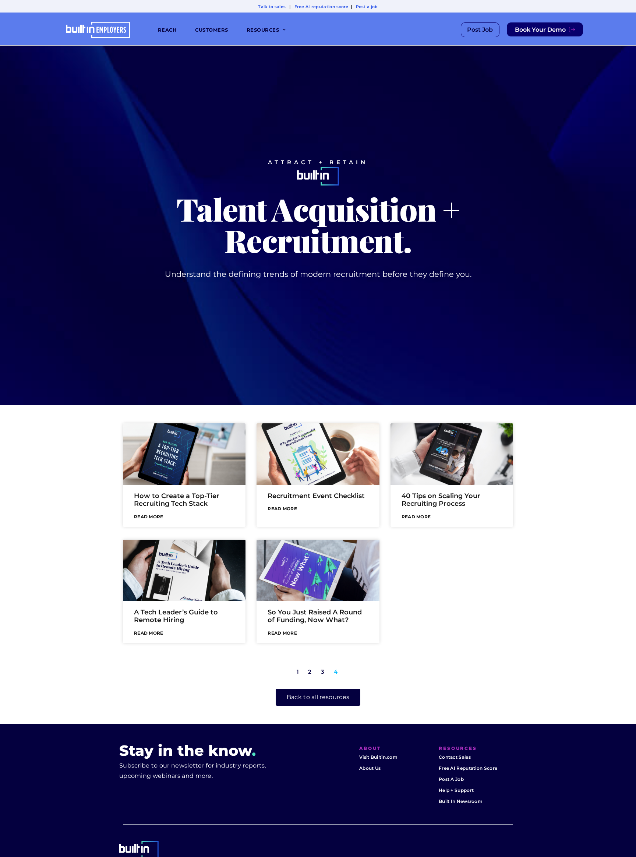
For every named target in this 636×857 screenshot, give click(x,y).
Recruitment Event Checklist (316, 496)
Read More (148, 516)
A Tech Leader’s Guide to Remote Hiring (176, 616)
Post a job (367, 6)
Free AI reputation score (321, 6)
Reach (167, 30)
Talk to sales (272, 6)
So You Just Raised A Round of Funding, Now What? (315, 616)
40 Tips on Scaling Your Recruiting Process (441, 500)
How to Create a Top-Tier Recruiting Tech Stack (176, 500)
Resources (263, 30)
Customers (211, 30)
